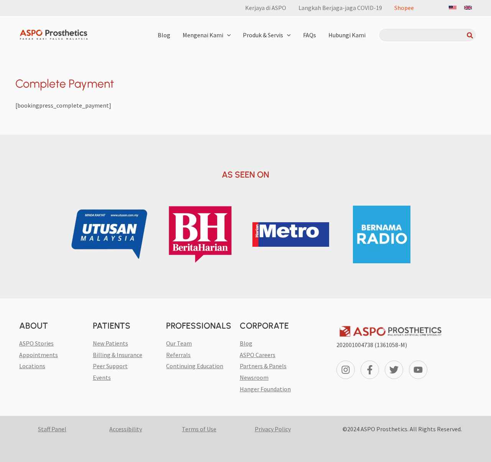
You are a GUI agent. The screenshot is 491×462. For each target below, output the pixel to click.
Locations (32, 366)
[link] (452, 8)
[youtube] (419, 370)
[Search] (470, 35)
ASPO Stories (36, 343)
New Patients (110, 343)
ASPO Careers (257, 355)
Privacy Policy (273, 429)
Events (102, 377)
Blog (246, 343)
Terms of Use (199, 429)
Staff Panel (52, 429)
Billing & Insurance (117, 355)
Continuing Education (194, 366)
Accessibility (125, 429)
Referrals (178, 355)
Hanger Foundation (265, 389)
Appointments (38, 355)
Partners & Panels (263, 366)
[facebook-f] (371, 370)
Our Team (179, 343)
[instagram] (347, 370)
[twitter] (395, 370)
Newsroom (254, 377)
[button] (227, 35)
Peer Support (110, 366)
